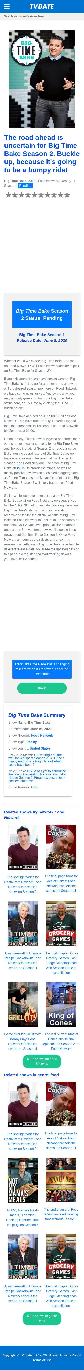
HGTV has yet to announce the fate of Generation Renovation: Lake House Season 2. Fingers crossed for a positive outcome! (37, 776)
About (53, 1355)
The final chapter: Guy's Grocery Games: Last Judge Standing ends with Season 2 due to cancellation (61, 963)
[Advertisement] (42, 248)
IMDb (21, 468)
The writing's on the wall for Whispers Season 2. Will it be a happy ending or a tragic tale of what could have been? (36, 759)
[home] (42, 7)
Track (42, 688)
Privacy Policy (70, 1355)
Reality (31, 742)
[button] (7, 7)
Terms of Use (42, 1360)
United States (40, 748)
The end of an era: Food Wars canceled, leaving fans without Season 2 (61, 1214)
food (34, 787)
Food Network (42, 735)
